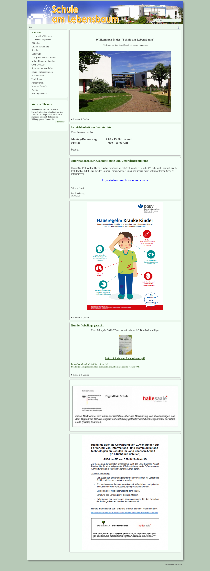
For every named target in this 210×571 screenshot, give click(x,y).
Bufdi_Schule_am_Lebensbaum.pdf (125, 358)
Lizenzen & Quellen (81, 119)
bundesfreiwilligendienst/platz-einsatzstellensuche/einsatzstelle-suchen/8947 (105, 367)
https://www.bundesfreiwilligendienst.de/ (89, 364)
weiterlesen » (60, 122)
